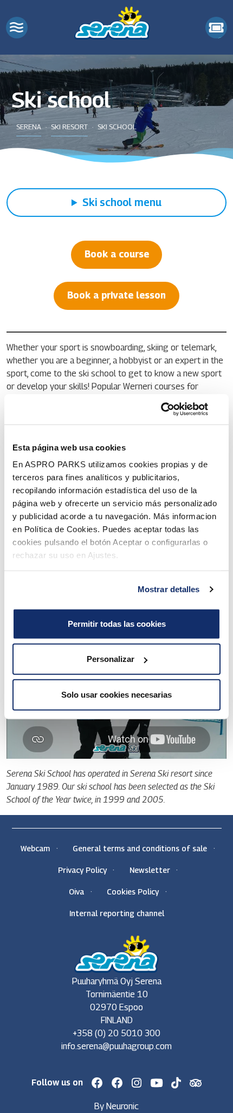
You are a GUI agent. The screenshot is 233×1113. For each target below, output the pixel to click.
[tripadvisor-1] (196, 1083)
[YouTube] (156, 1083)
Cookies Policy (133, 891)
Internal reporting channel (116, 913)
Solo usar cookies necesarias (116, 694)
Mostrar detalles (169, 589)
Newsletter (150, 870)
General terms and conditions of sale (140, 848)
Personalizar (110, 659)
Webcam (35, 848)
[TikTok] (176, 1083)
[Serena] (112, 21)
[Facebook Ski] (97, 1083)
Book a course (117, 254)
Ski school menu (121, 202)
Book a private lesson (116, 295)
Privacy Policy (82, 870)
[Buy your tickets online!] (216, 27)
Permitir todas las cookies (117, 623)
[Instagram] (136, 1083)
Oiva (76, 891)
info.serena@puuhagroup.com (116, 1046)
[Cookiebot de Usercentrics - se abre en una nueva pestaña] (173, 409)
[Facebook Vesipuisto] (117, 1083)
